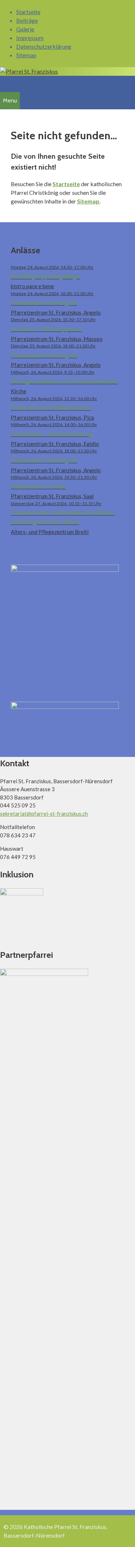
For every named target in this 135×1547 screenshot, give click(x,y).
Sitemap (26, 55)
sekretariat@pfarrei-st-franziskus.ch (44, 813)
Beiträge (27, 20)
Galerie (25, 29)
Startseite (28, 11)
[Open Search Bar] (4, 82)
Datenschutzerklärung (43, 46)
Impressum (30, 37)
